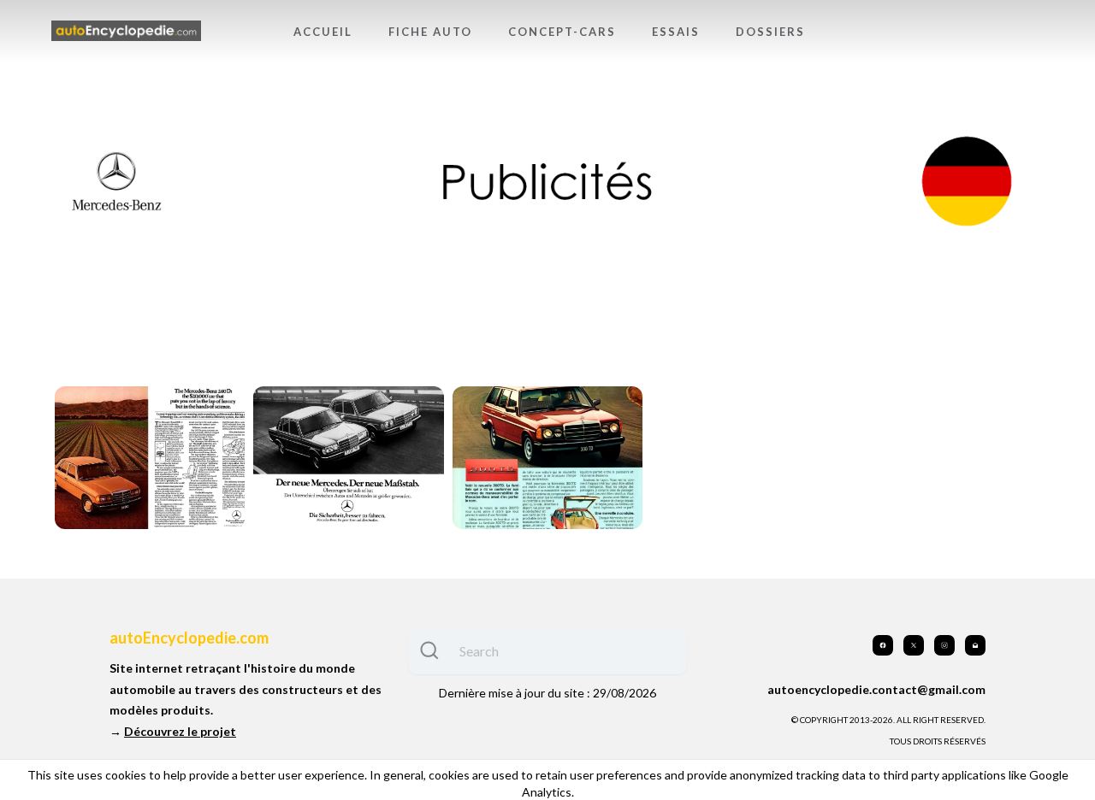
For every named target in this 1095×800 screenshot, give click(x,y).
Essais (676, 31)
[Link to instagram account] (944, 645)
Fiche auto (430, 31)
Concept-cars (562, 31)
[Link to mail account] (975, 645)
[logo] (126, 31)
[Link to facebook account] (883, 645)
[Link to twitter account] (913, 645)
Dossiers (770, 31)
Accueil (322, 31)
